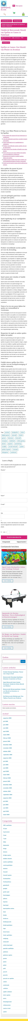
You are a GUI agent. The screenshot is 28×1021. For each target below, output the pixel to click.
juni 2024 (5, 804)
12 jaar (5, 828)
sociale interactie (13, 446)
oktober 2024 (7, 791)
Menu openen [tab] (19, 6)
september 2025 (7, 754)
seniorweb (6, 985)
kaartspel (5, 905)
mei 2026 (5, 728)
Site (2, 513)
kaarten (5, 901)
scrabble (4, 446)
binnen (5, 852)
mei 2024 (5, 808)
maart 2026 (6, 734)
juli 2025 (5, 761)
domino (5, 868)
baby (4, 841)
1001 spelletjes (7, 825)
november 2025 (7, 748)
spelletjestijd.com (5, 8)
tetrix (4, 998)
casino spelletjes (8, 861)
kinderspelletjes (7, 925)
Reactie (3, 470)
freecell (5, 871)
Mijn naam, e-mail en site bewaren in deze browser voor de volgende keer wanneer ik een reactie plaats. (14, 524)
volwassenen (7, 1005)
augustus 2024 (7, 798)
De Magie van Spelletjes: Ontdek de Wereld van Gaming (14, 635)
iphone (5, 898)
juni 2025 (5, 764)
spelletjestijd (17, 37)
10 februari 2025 (7, 37)
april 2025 (6, 771)
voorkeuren (13, 452)
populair (10, 443)
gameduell (6, 885)
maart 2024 (6, 814)
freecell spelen (7, 875)
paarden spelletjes (8, 948)
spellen (22, 446)
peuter (5, 958)
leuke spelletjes (7, 935)
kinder (5, 915)
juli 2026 (5, 721)
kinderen (5, 918)
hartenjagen (6, 895)
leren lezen (6, 931)
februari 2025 (7, 778)
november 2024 (7, 788)
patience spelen (7, 955)
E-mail (3, 504)
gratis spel (6, 891)
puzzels (5, 975)
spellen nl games (6, 449)
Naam (3, 495)
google (5, 888)
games (3, 438)
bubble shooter (7, 858)
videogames (5, 452)
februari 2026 (7, 738)
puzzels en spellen (8, 978)
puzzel (5, 971)
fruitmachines (7, 881)
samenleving (18, 443)
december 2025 (7, 744)
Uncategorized (17, 20)
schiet (5, 981)
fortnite (21, 435)
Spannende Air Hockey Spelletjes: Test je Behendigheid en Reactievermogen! (13, 615)
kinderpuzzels (7, 921)
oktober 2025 (7, 751)
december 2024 (7, 784)
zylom (5, 1011)
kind (4, 911)
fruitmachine (6, 878)
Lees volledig (8, 581)
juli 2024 (5, 801)
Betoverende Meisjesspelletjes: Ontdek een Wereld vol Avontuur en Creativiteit (14, 691)
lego (4, 928)
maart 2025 (6, 774)
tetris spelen (6, 995)
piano (4, 961)
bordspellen (15, 432)
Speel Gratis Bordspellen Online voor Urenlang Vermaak (13, 568)
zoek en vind (6, 1008)
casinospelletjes (7, 865)
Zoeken (5, 657)
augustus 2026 (7, 718)
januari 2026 (6, 741)
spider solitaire (7, 991)
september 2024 (7, 794)
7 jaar (4, 838)
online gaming (20, 441)
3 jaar (4, 835)
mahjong (5, 938)
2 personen (6, 832)
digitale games (5, 435)
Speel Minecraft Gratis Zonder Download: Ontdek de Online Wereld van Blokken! (13, 684)
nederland (12, 441)
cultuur (22, 432)
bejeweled (6, 845)
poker (4, 965)
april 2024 (6, 811)
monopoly (4, 441)
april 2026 (6, 731)
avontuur (7, 432)
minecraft (18, 438)
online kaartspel (7, 945)
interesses (10, 438)
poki (4, 968)
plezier (3, 443)
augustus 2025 (7, 758)
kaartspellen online (8, 908)
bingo (4, 848)
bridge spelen (7, 855)
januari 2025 (6, 781)
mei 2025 (5, 768)
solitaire (5, 988)
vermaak (15, 449)
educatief (14, 435)
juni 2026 (5, 724)
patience (5, 951)
